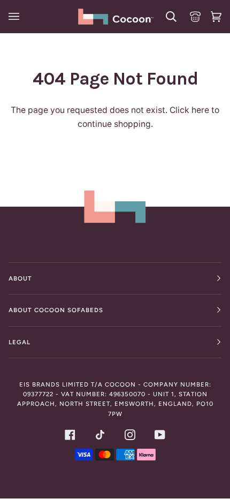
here (200, 110)
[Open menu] (15, 16)
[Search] (170, 16)
